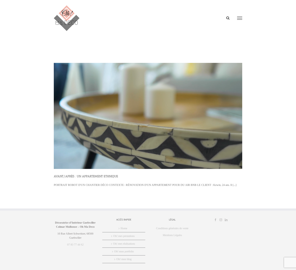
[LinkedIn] (226, 219)
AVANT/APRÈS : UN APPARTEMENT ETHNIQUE (86, 176)
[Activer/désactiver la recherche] (228, 18)
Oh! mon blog (124, 259)
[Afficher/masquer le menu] (239, 18)
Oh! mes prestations (124, 236)
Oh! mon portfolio (124, 251)
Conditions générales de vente (172, 228)
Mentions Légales (172, 235)
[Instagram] (220, 219)
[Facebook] (215, 219)
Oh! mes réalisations (124, 243)
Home (124, 228)
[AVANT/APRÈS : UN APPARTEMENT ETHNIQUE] (148, 116)
